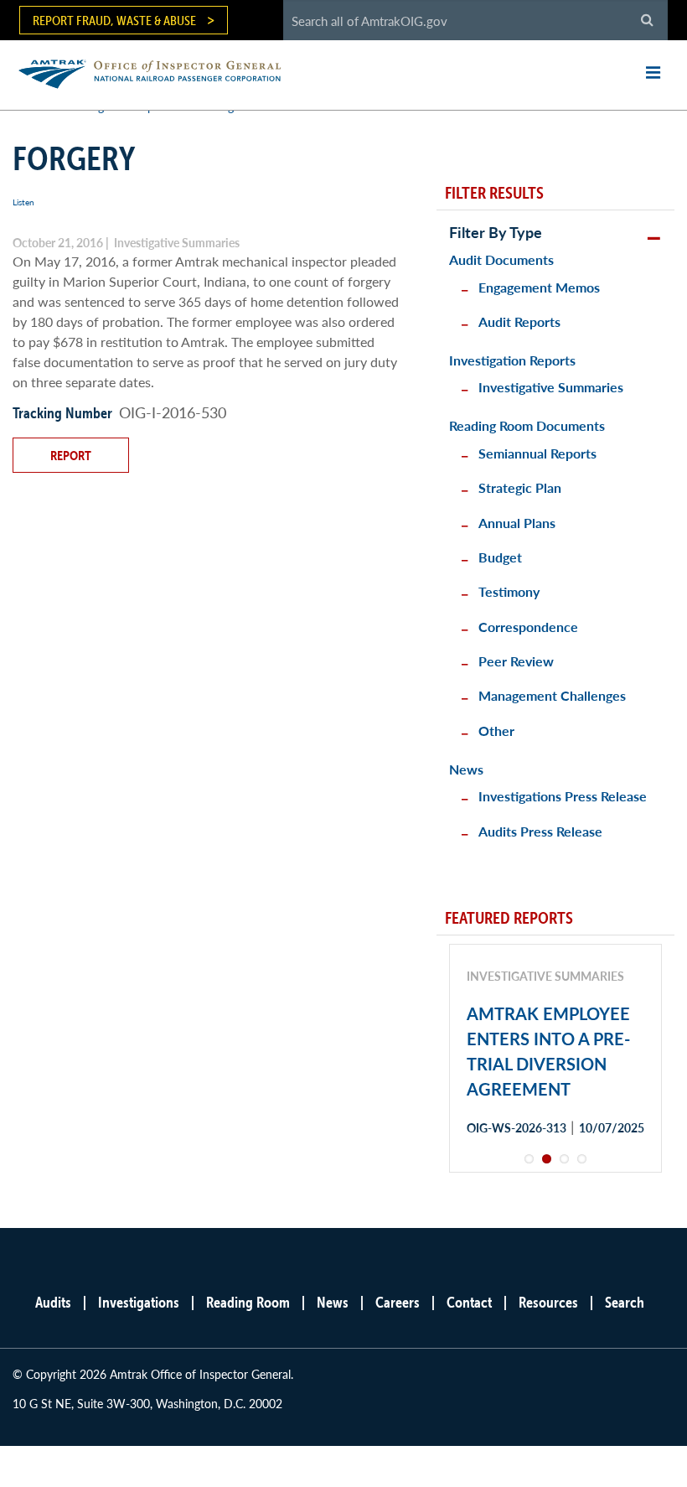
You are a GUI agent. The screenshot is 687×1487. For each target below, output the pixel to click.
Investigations (138, 1302)
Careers (397, 1302)
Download (526, 1187)
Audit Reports (519, 321)
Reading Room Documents (527, 425)
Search (624, 1302)
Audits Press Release (540, 831)
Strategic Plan (519, 487)
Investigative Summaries (550, 386)
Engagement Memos (539, 287)
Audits (53, 1302)
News (466, 769)
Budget (500, 557)
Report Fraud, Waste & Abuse (114, 20)
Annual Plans (516, 522)
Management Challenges (552, 695)
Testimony (509, 591)
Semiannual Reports (537, 453)
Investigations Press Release (562, 796)
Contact (469, 1302)
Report (70, 455)
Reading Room (248, 1302)
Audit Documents (501, 259)
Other (496, 730)
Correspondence (528, 626)
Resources (548, 1302)
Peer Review (516, 661)
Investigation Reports (512, 360)
